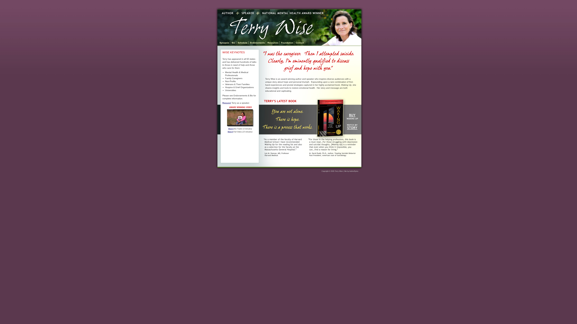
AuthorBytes (353, 171)
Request (226, 103)
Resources (272, 43)
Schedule (242, 43)
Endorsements (257, 43)
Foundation (287, 43)
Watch (231, 129)
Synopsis (224, 43)
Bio (233, 43)
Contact (300, 43)
